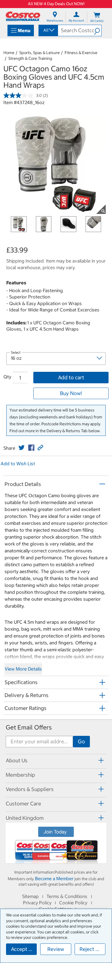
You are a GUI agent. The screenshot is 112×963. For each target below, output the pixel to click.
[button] (97, 30)
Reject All (91, 949)
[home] (23, 16)
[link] (21, 447)
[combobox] (48, 30)
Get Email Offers (29, 727)
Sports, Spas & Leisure (39, 52)
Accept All (23, 949)
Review (55, 949)
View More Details (23, 669)
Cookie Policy (73, 902)
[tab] (56, 760)
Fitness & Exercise (81, 52)
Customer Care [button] (23, 803)
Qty (7, 377)
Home (8, 52)
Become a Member (54, 878)
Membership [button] (20, 774)
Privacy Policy (37, 902)
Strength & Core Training (30, 58)
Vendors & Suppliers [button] (30, 789)
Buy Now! (71, 393)
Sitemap (30, 896)
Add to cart (71, 377)
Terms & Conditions (67, 896)
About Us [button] (17, 760)
